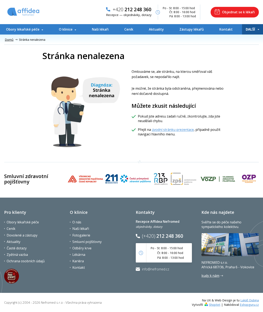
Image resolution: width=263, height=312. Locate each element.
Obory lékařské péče (23, 222)
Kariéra (78, 261)
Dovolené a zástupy (22, 235)
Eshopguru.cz (249, 304)
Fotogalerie (81, 235)
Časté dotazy (17, 248)
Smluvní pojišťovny (87, 241)
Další (250, 29)
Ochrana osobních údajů (26, 261)
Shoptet (214, 304)
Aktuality (13, 241)
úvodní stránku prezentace (173, 129)
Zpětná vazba (17, 254)
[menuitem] (25, 29)
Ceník (11, 228)
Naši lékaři (80, 228)
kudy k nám (210, 275)
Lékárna (78, 254)
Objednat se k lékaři (238, 12)
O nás (76, 222)
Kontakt (78, 267)
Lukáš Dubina (249, 300)
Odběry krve (81, 248)
